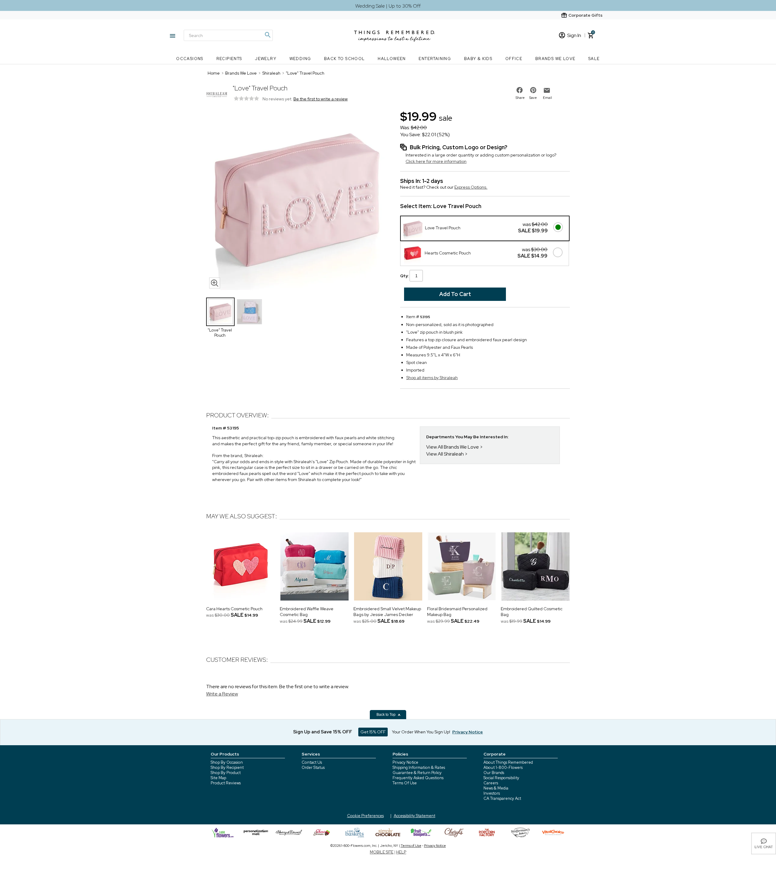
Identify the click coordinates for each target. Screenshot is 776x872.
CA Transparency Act (502, 798)
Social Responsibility (501, 777)
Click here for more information (436, 161)
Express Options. (470, 187)
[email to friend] (547, 90)
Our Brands (493, 772)
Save (533, 98)
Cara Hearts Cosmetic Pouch (234, 608)
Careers (490, 783)
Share (520, 98)
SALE (594, 58)
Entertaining (435, 58)
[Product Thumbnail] (220, 312)
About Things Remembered (508, 762)
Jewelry (265, 58)
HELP (401, 852)
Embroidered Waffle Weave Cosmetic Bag (306, 612)
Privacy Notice (405, 762)
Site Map (218, 777)
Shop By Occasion (227, 762)
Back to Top (386, 714)
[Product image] (297, 199)
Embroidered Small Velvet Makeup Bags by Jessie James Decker (387, 612)
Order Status (313, 767)
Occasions (189, 58)
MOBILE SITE (381, 852)
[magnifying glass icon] (214, 283)
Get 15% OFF (373, 732)
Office (513, 58)
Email (547, 98)
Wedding (300, 58)
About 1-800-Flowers (503, 767)
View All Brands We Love (452, 447)
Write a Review (222, 694)
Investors (491, 793)
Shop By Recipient (227, 767)
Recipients (229, 58)
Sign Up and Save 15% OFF (322, 732)
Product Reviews (226, 783)
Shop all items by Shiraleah (432, 377)
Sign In (574, 35)
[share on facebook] (520, 90)
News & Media (495, 788)
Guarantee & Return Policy (417, 772)
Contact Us (312, 762)
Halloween (392, 58)
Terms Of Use (405, 783)
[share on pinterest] (533, 90)
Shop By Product (226, 772)
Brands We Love (555, 58)
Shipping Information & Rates (419, 767)
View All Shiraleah (445, 454)
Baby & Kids (478, 58)
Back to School (344, 58)
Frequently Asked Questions (418, 777)
